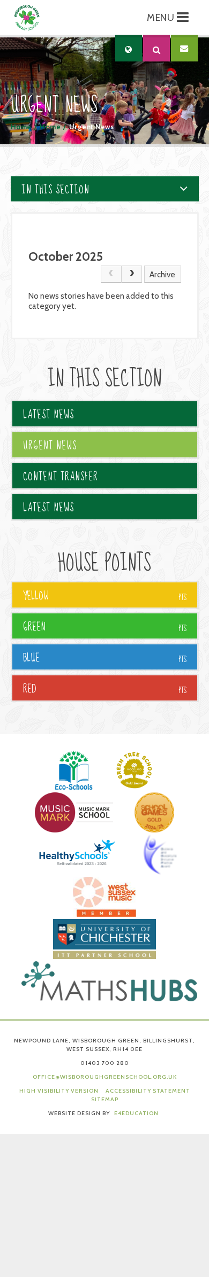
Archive (162, 274)
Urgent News (91, 127)
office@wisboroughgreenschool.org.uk (105, 1076)
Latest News (48, 415)
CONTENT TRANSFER (60, 477)
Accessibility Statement (148, 1090)
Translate (157, 78)
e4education (136, 1113)
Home (21, 127)
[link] (111, 274)
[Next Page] (132, 274)
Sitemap (104, 1099)
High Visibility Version (59, 1090)
